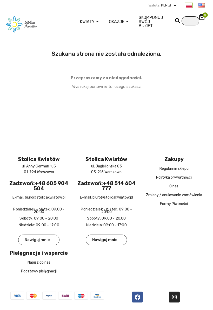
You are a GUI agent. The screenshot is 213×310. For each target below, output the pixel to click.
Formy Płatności (174, 204)
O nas (173, 186)
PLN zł (169, 5)
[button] (38, 240)
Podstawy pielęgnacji (39, 271)
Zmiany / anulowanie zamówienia (174, 195)
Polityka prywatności (174, 177)
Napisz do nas (39, 262)
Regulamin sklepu (174, 168)
